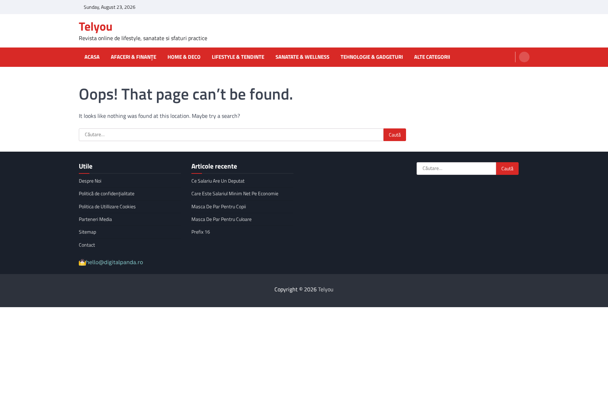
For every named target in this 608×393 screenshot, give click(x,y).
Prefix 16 (200, 232)
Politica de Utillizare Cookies (107, 206)
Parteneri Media (95, 219)
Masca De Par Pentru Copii (218, 206)
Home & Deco (184, 57)
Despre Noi (90, 181)
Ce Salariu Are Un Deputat (218, 181)
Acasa (92, 57)
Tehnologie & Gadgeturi (372, 57)
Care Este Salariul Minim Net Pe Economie (234, 193)
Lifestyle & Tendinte (238, 57)
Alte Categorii (432, 57)
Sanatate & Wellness (302, 57)
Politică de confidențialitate (106, 193)
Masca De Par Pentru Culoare (221, 219)
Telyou (96, 26)
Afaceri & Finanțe (133, 57)
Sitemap (87, 232)
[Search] (524, 57)
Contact (87, 245)
